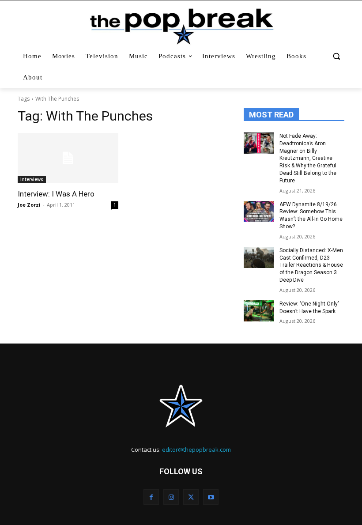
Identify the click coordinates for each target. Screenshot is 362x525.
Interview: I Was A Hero (56, 193)
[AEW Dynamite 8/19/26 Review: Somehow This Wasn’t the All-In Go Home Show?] (259, 211)
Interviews (31, 179)
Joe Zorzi (29, 204)
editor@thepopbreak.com (196, 449)
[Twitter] (191, 497)
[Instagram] (171, 497)
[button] (336, 56)
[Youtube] (211, 497)
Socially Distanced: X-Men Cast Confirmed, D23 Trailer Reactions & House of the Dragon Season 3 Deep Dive (311, 265)
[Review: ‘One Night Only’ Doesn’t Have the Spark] (259, 310)
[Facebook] (151, 497)
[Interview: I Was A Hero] (68, 158)
